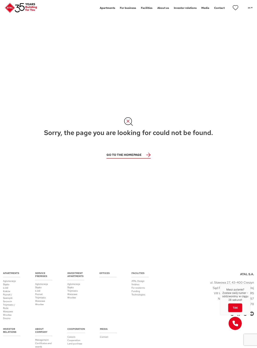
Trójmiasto (40, 297)
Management (42, 339)
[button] (235, 323)
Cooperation (76, 329)
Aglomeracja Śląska (9, 283)
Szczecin (7, 301)
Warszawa (8, 311)
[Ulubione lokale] (235, 7)
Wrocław (7, 314)
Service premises (41, 275)
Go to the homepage (124, 155)
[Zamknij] (250, 284)
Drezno (7, 318)
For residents (138, 287)
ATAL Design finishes (138, 283)
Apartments (11, 273)
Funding (136, 291)
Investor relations (9, 331)
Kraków (6, 291)
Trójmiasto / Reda (9, 306)
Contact (104, 336)
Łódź (5, 287)
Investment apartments (75, 275)
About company (41, 331)
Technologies (138, 294)
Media (104, 329)
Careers (71, 336)
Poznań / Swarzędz (8, 296)
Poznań (39, 294)
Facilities (138, 273)
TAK (235, 307)
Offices (104, 273)
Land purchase (74, 343)
